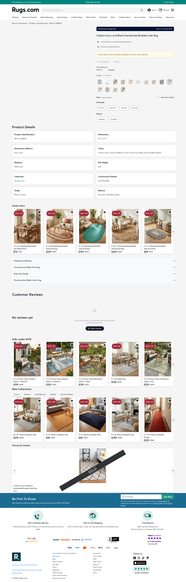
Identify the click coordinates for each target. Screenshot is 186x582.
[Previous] (14, 231)
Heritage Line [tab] (40, 394)
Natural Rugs (62, 17)
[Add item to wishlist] (39, 212)
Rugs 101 (96, 564)
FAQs (95, 559)
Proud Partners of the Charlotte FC (65, 553)
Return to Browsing (19, 23)
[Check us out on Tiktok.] (143, 558)
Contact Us (97, 553)
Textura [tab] (17, 394)
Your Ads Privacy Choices (23, 570)
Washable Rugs (46, 17)
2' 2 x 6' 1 (102, 119)
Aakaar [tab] (53, 394)
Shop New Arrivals (93, 2)
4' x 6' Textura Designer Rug (57, 435)
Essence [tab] (27, 394)
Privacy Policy (162, 501)
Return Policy (97, 567)
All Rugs (15, 17)
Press (95, 573)
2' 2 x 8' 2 (114, 119)
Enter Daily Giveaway (60, 575)
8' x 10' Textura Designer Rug (24, 435)
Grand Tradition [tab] (66, 394)
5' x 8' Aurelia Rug (118, 379)
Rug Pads (103, 17)
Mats (113, 17)
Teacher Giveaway (59, 578)
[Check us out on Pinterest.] (147, 558)
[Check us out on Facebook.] (134, 558)
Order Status (169, 2)
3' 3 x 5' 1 (112, 108)
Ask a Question (104, 62)
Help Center (97, 562)
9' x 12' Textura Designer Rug (122, 435)
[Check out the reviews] (141, 570)
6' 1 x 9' (135, 108)
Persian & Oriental (29, 17)
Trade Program (58, 573)
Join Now (168, 496)
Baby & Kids (91, 17)
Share (117, 62)
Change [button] (111, 70)
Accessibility (97, 570)
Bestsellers (56, 570)
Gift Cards (56, 556)
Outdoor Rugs (76, 17)
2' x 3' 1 (101, 108)
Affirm (55, 567)
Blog (54, 559)
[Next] (173, 231)
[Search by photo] (43, 10)
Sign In (154, 10)
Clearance (170, 17)
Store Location (58, 562)
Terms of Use (17, 564)
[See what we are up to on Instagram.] (139, 558)
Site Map (56, 564)
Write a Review (96, 328)
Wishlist (166, 10)
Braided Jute (42, 23)
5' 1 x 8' (124, 108)
